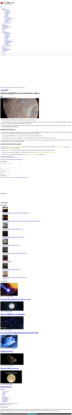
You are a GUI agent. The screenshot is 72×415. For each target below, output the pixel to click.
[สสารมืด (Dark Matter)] (36, 341)
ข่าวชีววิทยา (7, 12)
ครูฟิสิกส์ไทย (2, 389)
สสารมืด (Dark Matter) (6, 351)
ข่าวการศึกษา (7, 13)
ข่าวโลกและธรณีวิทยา (9, 18)
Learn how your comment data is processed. (20, 177)
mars (4, 87)
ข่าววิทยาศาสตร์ (6, 9)
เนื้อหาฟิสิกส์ (5, 25)
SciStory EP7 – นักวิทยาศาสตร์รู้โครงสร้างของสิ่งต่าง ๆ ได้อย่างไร (14, 277)
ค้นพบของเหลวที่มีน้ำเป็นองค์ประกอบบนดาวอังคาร (45, 152)
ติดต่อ (4, 29)
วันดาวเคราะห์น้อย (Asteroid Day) (9, 368)
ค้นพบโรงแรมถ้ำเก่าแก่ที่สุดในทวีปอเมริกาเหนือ (11, 269)
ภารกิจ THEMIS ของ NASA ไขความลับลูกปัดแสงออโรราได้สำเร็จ (15, 253)
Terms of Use (5, 399)
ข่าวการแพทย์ (7, 17)
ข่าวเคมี (6, 16)
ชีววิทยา (4, 393)
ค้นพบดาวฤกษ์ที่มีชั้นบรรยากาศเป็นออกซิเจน (12, 314)
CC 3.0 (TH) (5, 400)
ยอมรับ (29, 413)
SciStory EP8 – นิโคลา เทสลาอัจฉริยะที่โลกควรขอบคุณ (13, 229)
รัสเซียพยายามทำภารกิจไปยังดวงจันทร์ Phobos (13, 146)
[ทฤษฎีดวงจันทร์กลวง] (36, 377)
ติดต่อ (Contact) (5, 401)
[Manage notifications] (2, 413)
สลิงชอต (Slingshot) (58, 146)
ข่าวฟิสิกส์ (6, 14)
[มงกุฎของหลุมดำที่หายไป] (5, 260)
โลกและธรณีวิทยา (6, 398)
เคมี (3, 395)
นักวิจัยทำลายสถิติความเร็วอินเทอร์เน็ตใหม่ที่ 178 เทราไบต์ (13, 237)
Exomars (9, 150)
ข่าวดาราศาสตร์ (8, 33)
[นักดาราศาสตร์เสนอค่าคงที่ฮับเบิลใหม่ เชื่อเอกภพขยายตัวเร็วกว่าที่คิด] (36, 322)
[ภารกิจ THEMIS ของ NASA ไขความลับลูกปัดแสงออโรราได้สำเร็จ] (5, 252)
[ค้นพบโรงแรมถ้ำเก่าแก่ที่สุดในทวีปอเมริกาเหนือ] (5, 268)
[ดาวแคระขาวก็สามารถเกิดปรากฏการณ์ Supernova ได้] (36, 289)
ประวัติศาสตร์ (5, 50)
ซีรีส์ (3, 46)
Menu (1, 6)
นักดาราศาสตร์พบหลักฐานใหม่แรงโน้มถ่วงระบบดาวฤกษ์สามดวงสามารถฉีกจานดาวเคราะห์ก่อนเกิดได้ (21, 221)
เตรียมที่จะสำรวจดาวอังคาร (32, 154)
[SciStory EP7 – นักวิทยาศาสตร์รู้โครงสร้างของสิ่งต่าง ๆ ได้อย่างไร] (5, 276)
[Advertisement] (36, 63)
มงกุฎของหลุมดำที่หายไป (7, 261)
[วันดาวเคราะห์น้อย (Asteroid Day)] (36, 359)
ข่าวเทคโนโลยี (7, 20)
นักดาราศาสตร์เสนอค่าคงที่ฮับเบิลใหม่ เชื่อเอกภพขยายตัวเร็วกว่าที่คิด (19, 333)
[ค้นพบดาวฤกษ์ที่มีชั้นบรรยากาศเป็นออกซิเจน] (36, 306)
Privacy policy (33, 413)
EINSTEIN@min (7, 97)
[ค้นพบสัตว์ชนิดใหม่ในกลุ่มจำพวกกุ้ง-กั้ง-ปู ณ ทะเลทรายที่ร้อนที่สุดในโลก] (5, 211)
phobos (5, 159)
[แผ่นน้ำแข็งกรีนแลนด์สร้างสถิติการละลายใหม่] (5, 244)
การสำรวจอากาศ (10, 159)
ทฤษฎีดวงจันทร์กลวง (6, 387)
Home (4, 8)
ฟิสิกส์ (15, 348)
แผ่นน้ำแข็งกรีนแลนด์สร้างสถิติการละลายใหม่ (11, 245)
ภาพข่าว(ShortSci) (8, 22)
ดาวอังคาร (21, 159)
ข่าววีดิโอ (6, 21)
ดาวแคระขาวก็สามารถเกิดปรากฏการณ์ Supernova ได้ (15, 299)
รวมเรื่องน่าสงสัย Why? (7, 26)
